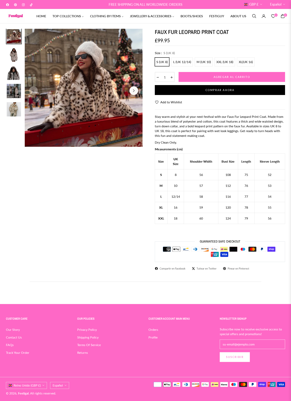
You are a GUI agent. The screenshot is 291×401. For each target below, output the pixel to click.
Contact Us (14, 337)
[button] (254, 16)
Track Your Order (17, 352)
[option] (84, 88)
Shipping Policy (88, 337)
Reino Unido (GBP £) (27, 385)
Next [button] (133, 90)
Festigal (23, 393)
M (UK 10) (204, 62)
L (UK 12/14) (182, 62)
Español (275, 4)
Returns (82, 352)
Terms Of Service (89, 345)
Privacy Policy (87, 329)
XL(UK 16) (246, 62)
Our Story (13, 329)
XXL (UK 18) (224, 62)
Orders (153, 329)
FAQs (10, 345)
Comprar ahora (220, 90)
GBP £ (254, 4)
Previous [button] (33, 90)
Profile (153, 337)
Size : (165, 53)
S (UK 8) (162, 62)
